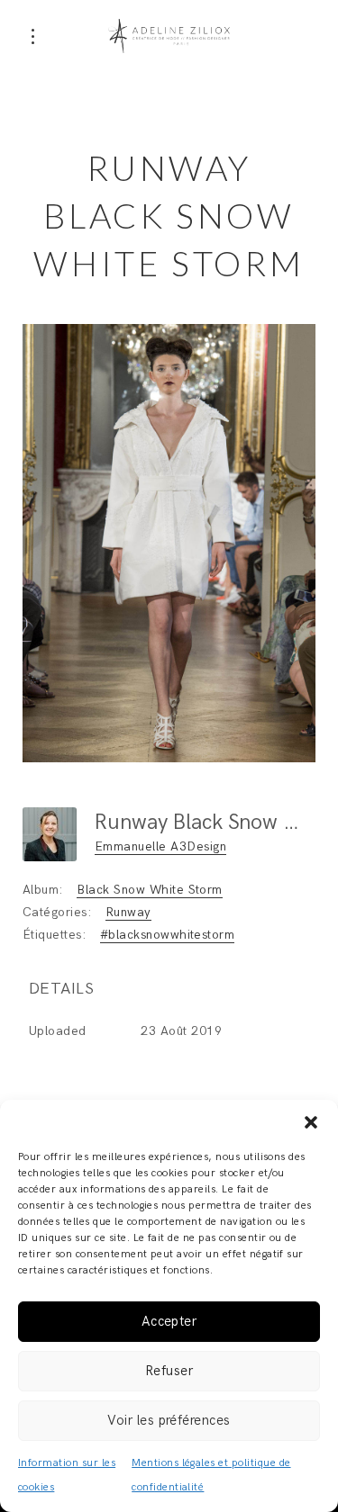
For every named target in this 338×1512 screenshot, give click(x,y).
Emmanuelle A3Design (160, 846)
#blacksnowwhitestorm (167, 934)
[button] (311, 1122)
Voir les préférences (169, 1420)
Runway (128, 912)
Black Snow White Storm (150, 889)
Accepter (169, 1321)
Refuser (169, 1371)
